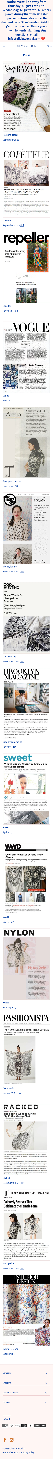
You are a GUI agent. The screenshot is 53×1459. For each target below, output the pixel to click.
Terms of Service (10, 1452)
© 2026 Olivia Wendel (12, 1448)
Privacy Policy (27, 1452)
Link (22, 225)
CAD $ (7, 1419)
